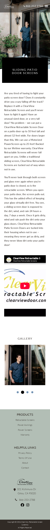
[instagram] (28, 505)
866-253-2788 (34, 6)
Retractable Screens (25, 420)
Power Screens (25, 430)
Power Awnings (25, 425)
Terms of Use (25, 458)
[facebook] (23, 505)
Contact (25, 467)
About (25, 462)
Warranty (25, 434)
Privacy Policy (25, 453)
